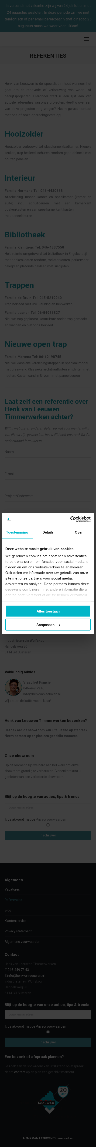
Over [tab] (79, 532)
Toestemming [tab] (17, 532)
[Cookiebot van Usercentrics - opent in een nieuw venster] (70, 519)
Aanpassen (45, 625)
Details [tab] (48, 532)
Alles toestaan (48, 611)
